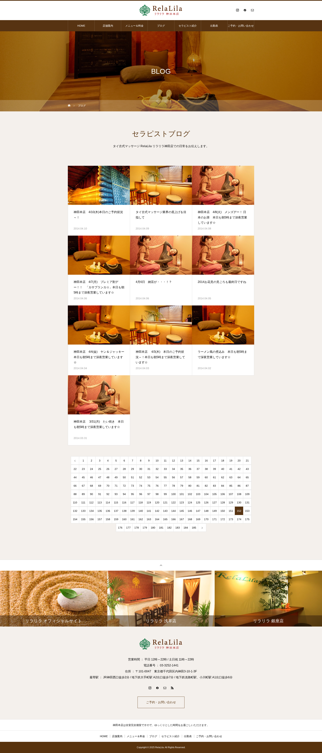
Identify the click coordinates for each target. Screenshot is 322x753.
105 (214, 494)
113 (99, 502)
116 (124, 502)
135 (99, 510)
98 (157, 494)
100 (173, 494)
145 (181, 510)
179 (145, 527)
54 (157, 477)
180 (153, 527)
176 (120, 527)
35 (181, 468)
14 (189, 460)
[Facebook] (245, 10)
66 (75, 485)
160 (124, 519)
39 (214, 468)
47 (99, 477)
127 (214, 502)
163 (149, 519)
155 (83, 519)
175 (247, 519)
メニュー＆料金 (134, 25)
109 (247, 494)
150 (222, 510)
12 (173, 460)
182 (169, 527)
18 (222, 460)
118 (140, 502)
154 (75, 519)
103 (198, 494)
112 (91, 502)
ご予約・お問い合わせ (241, 25)
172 (222, 519)
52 (140, 477)
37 (198, 468)
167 (181, 519)
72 (124, 485)
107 (231, 494)
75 (148, 485)
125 (198, 502)
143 (165, 510)
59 (198, 477)
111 (83, 502)
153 (247, 510)
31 (148, 468)
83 (214, 485)
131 (247, 502)
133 (83, 510)
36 (189, 468)
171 (214, 519)
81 (198, 485)
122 (173, 502)
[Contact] (252, 10)
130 (239, 502)
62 (222, 477)
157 (99, 519)
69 (99, 485)
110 (75, 502)
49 (116, 477)
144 (173, 510)
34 (173, 468)
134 (91, 510)
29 (132, 468)
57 (181, 477)
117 (132, 502)
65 (247, 477)
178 (136, 527)
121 (165, 502)
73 (132, 485)
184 (186, 527)
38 (206, 468)
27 (116, 468)
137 (116, 510)
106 (222, 494)
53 (148, 477)
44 (75, 477)
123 (181, 502)
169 (198, 519)
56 (173, 477)
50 (124, 477)
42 (239, 468)
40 (222, 468)
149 (214, 510)
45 (83, 477)
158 (108, 519)
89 (83, 494)
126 (206, 502)
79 (181, 485)
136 (108, 510)
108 (239, 494)
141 (149, 510)
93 (116, 494)
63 (230, 477)
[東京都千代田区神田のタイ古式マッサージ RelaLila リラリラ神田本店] (161, 10)
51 (132, 477)
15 (198, 460)
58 (189, 477)
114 (108, 502)
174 (239, 519)
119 (149, 502)
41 (230, 468)
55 (165, 477)
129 (231, 502)
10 (157, 460)
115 (116, 502)
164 (157, 519)
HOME (81, 25)
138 (124, 510)
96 (140, 494)
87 (247, 485)
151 (231, 510)
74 (140, 485)
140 (140, 510)
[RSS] (172, 688)
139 (132, 510)
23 (83, 468)
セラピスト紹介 (188, 25)
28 (124, 468)
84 (222, 485)
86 (239, 485)
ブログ (161, 25)
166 (173, 519)
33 (165, 468)
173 (231, 519)
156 (91, 519)
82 (206, 485)
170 (206, 519)
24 (91, 468)
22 (75, 468)
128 (222, 502)
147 (198, 510)
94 (124, 494)
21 (247, 460)
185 (194, 527)
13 (181, 460)
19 (230, 460)
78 (173, 485)
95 (132, 494)
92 (107, 494)
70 (107, 485)
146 (190, 510)
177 (128, 527)
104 (206, 494)
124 (190, 502)
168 (190, 519)
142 (157, 510)
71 (116, 485)
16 (206, 460)
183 (177, 527)
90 (91, 494)
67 (83, 485)
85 (230, 485)
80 (189, 485)
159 (116, 519)
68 (91, 485)
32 (157, 468)
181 (161, 527)
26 (107, 468)
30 (140, 468)
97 (148, 494)
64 (239, 477)
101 (181, 494)
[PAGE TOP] (161, 565)
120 (157, 502)
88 (75, 494)
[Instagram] (237, 10)
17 (214, 460)
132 (75, 510)
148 (206, 510)
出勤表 (214, 25)
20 (239, 460)
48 (107, 477)
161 (132, 519)
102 (190, 494)
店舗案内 (108, 25)
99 (165, 494)
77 (165, 485)
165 (165, 519)
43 (247, 468)
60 (206, 477)
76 (157, 485)
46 (91, 477)
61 (214, 477)
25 (99, 468)
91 (99, 494)
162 (140, 519)
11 (165, 460)
